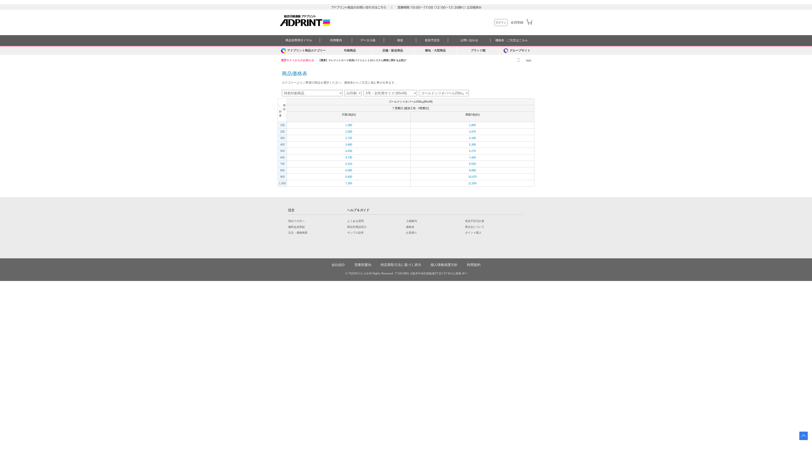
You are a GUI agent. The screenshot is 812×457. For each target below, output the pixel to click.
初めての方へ (296, 221)
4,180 (472, 138)
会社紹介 (338, 265)
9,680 (472, 170)
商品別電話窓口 (356, 227)
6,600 (348, 176)
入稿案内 (411, 221)
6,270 (472, 151)
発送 (400, 40)
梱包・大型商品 (435, 50)
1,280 (348, 125)
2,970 (472, 131)
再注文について (474, 227)
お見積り (411, 232)
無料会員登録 (296, 227)
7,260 (348, 183)
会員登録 (517, 22)
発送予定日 (432, 40)
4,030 (348, 151)
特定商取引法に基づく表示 (401, 265)
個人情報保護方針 (444, 265)
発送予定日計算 (474, 221)
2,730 (348, 138)
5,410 (348, 163)
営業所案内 (362, 265)
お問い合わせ (469, 40)
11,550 (472, 183)
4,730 (348, 157)
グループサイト (520, 50)
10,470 (472, 176)
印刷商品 (350, 50)
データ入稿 (368, 40)
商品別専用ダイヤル (298, 40)
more (528, 60)
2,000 (348, 131)
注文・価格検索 (297, 232)
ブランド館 (478, 50)
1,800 (472, 125)
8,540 (472, 163)
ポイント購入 (473, 232)
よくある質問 (355, 221)
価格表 (410, 227)
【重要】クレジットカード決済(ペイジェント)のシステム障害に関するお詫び (362, 60)
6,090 (348, 170)
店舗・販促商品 (392, 50)
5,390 (472, 144)
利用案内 (336, 40)
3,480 (348, 144)
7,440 (472, 157)
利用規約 (473, 265)
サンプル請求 (355, 232)
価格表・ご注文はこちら (511, 40)
